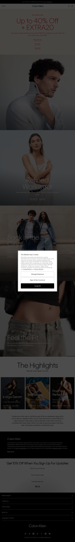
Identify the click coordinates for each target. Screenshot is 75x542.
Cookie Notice (27, 269)
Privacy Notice (38, 269)
